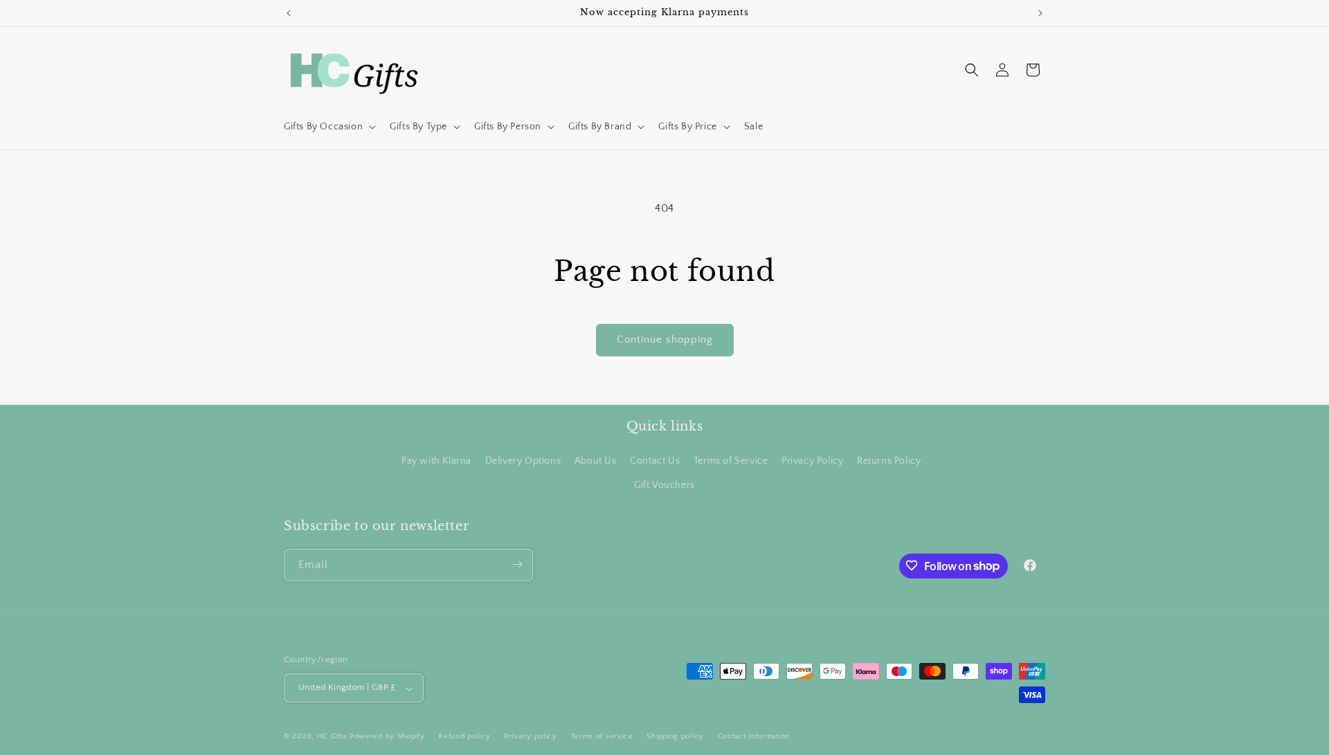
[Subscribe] (517, 564)
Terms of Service (731, 460)
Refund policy (464, 736)
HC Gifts (332, 737)
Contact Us (655, 460)
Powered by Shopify (387, 737)
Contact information (754, 736)
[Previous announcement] (288, 13)
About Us (596, 460)
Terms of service (602, 736)
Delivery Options (523, 460)
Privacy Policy (812, 460)
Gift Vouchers (664, 485)
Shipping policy (675, 736)
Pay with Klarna (436, 460)
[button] (328, 126)
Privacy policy (530, 736)
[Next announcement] (1040, 13)
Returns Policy (889, 460)
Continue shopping (665, 339)
